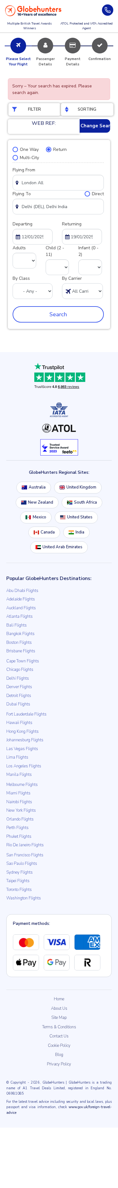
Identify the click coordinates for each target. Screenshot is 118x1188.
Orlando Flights (20, 819)
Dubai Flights (18, 704)
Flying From (24, 170)
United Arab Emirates (62, 547)
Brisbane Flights (20, 651)
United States (80, 517)
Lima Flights (17, 757)
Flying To (22, 194)
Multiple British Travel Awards (29, 25)
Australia (37, 487)
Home (59, 999)
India (80, 532)
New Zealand (40, 502)
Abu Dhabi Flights (22, 591)
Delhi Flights (17, 678)
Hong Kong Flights (22, 731)
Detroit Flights (18, 696)
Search (58, 314)
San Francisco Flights (24, 855)
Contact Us (59, 1036)
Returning (71, 224)
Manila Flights (19, 774)
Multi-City (29, 158)
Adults (19, 248)
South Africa (85, 502)
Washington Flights (23, 898)
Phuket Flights (18, 836)
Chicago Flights (19, 669)
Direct (98, 194)
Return (60, 149)
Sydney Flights (19, 872)
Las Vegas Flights (22, 749)
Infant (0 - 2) (88, 251)
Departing (22, 224)
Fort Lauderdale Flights (26, 714)
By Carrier (72, 278)
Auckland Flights (21, 608)
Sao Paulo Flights (21, 863)
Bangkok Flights (20, 634)
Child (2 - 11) (55, 251)
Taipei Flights (18, 881)
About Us (59, 1008)
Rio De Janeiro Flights (25, 845)
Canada (48, 532)
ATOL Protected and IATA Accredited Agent (86, 25)
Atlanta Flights (19, 616)
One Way (29, 149)
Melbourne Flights (22, 784)
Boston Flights (19, 642)
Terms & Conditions (59, 1027)
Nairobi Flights (19, 802)
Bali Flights (16, 625)
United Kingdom (81, 487)
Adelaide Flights (20, 599)
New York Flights (21, 810)
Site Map (59, 1017)
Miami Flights (18, 793)
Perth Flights (17, 828)
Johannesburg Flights (24, 740)
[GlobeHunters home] (33, 10)
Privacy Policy (59, 1064)
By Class (21, 278)
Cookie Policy (59, 1045)
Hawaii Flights (19, 723)
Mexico (39, 517)
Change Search (95, 126)
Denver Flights (19, 687)
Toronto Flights (19, 889)
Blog (59, 1055)
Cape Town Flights (22, 661)
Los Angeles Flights (23, 766)
